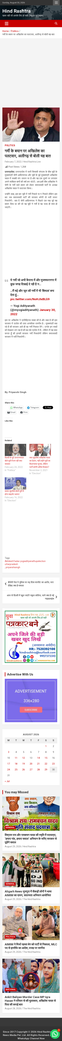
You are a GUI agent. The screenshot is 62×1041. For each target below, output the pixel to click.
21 (38, 763)
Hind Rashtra (16, 11)
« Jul (7, 781)
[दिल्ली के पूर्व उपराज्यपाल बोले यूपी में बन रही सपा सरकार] (15, 450)
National (11, 989)
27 (31, 769)
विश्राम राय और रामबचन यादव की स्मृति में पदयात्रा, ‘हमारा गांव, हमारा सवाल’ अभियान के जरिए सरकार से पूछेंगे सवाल (31, 838)
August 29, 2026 (13, 846)
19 (23, 763)
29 (46, 769)
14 (38, 757)
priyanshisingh (13, 567)
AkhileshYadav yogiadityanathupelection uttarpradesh (25, 563)
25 (16, 769)
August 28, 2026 (13, 1008)
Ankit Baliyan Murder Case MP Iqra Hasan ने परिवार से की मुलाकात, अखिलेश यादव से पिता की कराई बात (30, 1000)
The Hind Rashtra (31, 899)
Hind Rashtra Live (32, 161)
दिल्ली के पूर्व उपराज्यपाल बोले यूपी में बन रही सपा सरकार (14, 460)
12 (23, 757)
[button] (55, 1034)
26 (23, 769)
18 (16, 763)
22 (46, 763)
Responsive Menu (56, 2)
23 (53, 763)
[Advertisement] (31, 75)
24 (8, 769)
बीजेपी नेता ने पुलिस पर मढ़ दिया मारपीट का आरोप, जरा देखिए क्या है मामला (31, 584)
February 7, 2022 (13, 161)
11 (16, 757)
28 (38, 769)
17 (8, 763)
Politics (10, 145)
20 (31, 763)
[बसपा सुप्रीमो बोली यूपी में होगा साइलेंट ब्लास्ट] (15, 483)
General (10, 827)
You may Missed (16, 792)
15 (46, 757)
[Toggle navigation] (6, 23)
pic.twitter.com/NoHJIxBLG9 (30, 299)
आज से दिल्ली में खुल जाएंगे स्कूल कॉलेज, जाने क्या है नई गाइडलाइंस (30, 597)
